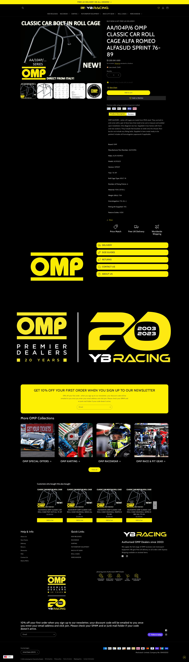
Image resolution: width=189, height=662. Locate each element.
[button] (23, 8)
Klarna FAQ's (25, 561)
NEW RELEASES (76, 536)
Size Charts (24, 540)
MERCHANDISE (76, 557)
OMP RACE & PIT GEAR (149, 461)
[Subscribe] (110, 407)
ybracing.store (28, 659)
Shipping (117, 63)
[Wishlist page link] (159, 8)
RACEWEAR (75, 540)
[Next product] (155, 505)
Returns (23, 547)
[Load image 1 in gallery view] (28, 91)
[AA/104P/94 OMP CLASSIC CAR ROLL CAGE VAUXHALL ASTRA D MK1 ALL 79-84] (139, 498)
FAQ (22, 554)
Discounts (24, 550)
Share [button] (111, 220)
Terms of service (67, 659)
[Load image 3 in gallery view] (61, 91)
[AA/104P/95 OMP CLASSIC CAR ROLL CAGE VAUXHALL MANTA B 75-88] (109, 498)
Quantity (109, 71)
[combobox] (8, 656)
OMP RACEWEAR (108, 461)
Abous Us (24, 536)
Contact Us (24, 557)
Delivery (23, 543)
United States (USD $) (29, 652)
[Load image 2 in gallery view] (45, 91)
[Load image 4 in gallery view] (77, 91)
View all (94, 470)
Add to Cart (50, 520)
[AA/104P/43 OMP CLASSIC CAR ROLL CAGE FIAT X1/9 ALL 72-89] (50, 498)
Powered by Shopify (38, 659)
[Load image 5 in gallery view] (94, 91)
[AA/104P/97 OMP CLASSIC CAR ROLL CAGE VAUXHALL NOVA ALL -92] (79, 498)
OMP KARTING (69, 461)
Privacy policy (57, 659)
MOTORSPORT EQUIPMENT (80, 547)
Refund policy (48, 659)
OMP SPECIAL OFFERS (36, 461)
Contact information (89, 659)
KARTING (74, 543)
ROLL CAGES (75, 554)
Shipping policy (78, 659)
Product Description (117, 114)
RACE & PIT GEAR (76, 550)
